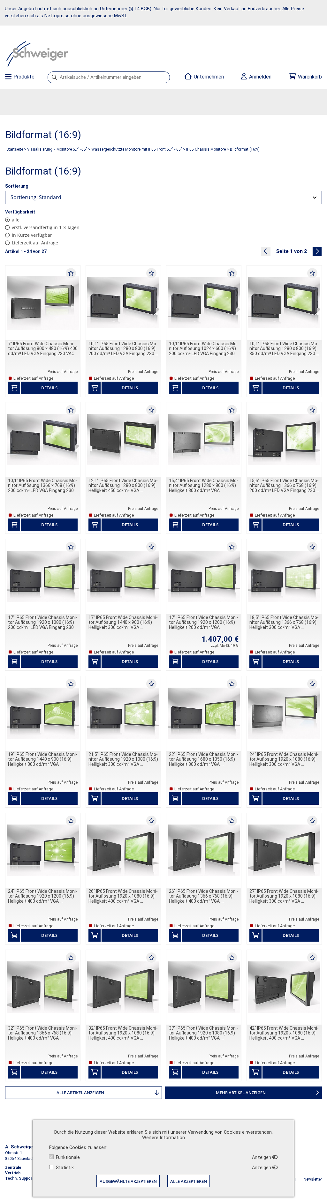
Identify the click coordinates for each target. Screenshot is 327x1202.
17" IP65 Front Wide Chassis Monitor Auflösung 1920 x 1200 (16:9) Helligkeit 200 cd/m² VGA (203, 622)
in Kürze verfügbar (32, 235)
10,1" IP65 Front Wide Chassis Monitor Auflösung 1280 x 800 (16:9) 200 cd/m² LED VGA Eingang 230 (123, 348)
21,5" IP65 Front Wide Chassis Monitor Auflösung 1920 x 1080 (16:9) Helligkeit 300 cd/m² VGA (123, 759)
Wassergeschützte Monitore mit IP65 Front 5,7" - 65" (136, 149)
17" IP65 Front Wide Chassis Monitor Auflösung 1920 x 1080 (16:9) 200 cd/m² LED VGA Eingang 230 (42, 622)
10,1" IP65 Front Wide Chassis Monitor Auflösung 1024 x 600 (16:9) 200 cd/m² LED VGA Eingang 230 (203, 348)
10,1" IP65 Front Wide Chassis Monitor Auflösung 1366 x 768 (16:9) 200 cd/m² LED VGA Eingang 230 (42, 485)
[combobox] (163, 197)
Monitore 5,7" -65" (72, 149)
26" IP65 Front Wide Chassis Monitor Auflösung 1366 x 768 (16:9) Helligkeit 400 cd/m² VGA (203, 896)
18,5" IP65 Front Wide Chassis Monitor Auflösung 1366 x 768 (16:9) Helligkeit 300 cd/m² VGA (284, 622)
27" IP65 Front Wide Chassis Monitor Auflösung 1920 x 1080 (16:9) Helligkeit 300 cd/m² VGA (284, 896)
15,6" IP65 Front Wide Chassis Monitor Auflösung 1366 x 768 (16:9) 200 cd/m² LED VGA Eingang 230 (284, 485)
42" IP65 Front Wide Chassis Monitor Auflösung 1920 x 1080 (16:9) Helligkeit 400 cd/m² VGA (284, 1033)
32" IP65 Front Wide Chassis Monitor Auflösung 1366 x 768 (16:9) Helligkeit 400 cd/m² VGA (42, 1033)
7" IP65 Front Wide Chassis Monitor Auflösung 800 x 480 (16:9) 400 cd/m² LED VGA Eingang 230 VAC (43, 348)
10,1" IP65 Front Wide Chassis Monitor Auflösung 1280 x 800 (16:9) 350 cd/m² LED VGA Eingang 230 (284, 348)
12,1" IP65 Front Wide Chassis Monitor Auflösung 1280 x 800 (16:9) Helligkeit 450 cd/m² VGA (123, 485)
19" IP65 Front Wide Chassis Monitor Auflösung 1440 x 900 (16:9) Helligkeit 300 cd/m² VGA (42, 759)
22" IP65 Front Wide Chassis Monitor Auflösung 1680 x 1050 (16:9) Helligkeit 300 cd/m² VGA (203, 759)
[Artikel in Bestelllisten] (71, 273)
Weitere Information (163, 1137)
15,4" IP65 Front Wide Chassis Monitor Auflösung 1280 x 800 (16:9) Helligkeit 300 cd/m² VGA (203, 485)
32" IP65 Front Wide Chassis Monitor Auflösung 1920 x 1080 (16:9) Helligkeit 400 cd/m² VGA (123, 1033)
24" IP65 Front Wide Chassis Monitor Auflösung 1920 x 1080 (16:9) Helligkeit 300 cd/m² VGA (284, 759)
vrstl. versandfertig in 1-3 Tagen (46, 227)
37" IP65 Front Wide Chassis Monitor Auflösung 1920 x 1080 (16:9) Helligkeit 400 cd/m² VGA (203, 1033)
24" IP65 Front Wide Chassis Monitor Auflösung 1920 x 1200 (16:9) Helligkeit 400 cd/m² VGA (42, 896)
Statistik (65, 1167)
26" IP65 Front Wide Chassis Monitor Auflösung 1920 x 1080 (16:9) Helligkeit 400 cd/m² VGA (123, 896)
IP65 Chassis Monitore (206, 149)
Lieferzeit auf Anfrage (35, 243)
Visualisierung (39, 149)
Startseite (14, 149)
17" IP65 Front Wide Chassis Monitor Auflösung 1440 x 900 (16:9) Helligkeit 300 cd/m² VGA (123, 622)
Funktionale (68, 1157)
